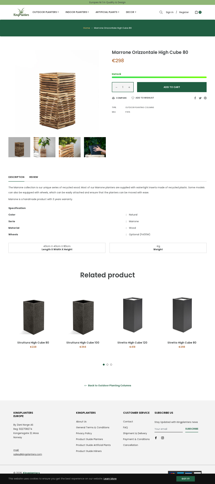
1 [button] (104, 365)
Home (86, 28)
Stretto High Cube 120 (132, 343)
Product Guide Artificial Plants (93, 445)
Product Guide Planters (89, 439)
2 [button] (107, 365)
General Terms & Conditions (92, 427)
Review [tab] (33, 177)
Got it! (186, 478)
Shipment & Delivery (135, 433)
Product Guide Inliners (89, 451)
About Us (81, 421)
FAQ (125, 427)
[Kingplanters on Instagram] (162, 438)
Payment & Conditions (136, 439)
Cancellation (130, 445)
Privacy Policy (84, 433)
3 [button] (111, 365)
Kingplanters (31, 473)
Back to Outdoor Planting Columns (109, 385)
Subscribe (191, 428)
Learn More (110, 478)
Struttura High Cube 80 (33, 343)
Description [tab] (16, 177)
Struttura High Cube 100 (82, 343)
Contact (128, 421)
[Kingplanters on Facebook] (156, 438)
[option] (33, 324)
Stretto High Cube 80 (181, 343)
